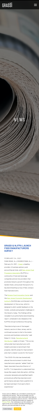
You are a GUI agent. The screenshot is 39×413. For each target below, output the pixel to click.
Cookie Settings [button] (7, 409)
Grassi (20, 264)
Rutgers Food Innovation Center (18, 295)
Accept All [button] (17, 409)
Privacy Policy (6, 402)
